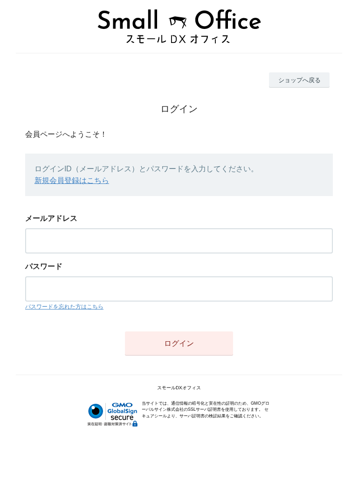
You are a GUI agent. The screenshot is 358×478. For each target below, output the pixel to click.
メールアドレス (51, 218)
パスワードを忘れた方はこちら (64, 306)
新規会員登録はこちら (71, 180)
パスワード (43, 266)
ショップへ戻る (299, 80)
